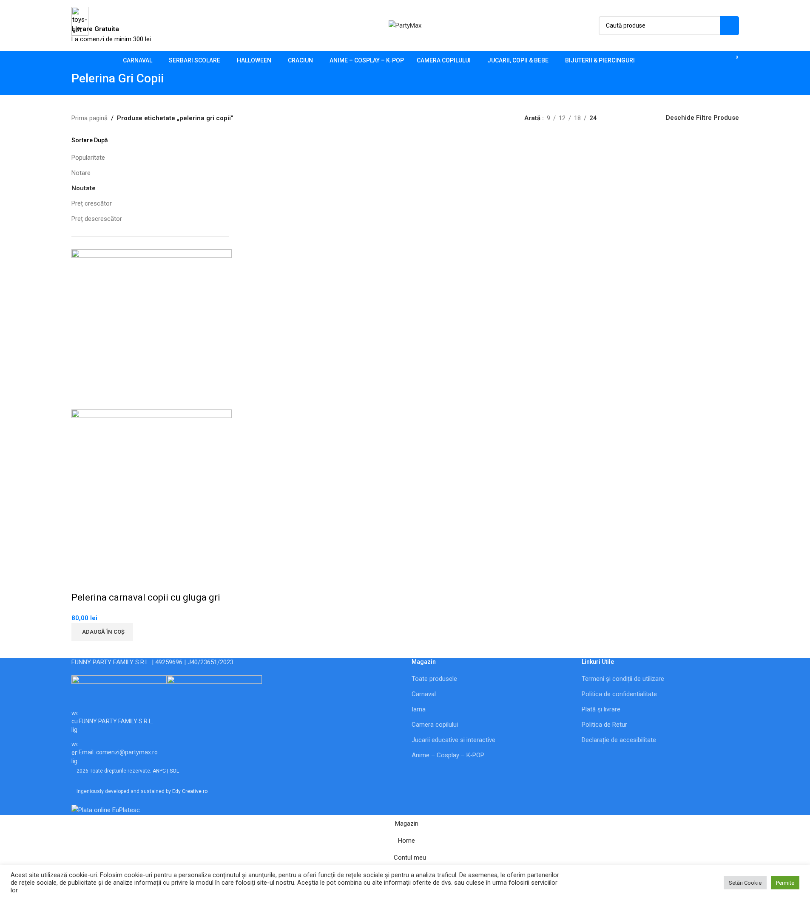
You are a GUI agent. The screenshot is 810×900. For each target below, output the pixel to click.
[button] (102, 632)
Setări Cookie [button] (745, 883)
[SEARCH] (729, 25)
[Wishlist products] (717, 60)
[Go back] (60, 82)
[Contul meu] (702, 60)
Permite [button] (785, 883)
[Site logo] (405, 25)
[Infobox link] (405, 35)
